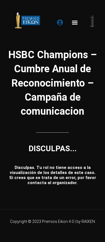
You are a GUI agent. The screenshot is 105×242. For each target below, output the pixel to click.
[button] (75, 22)
